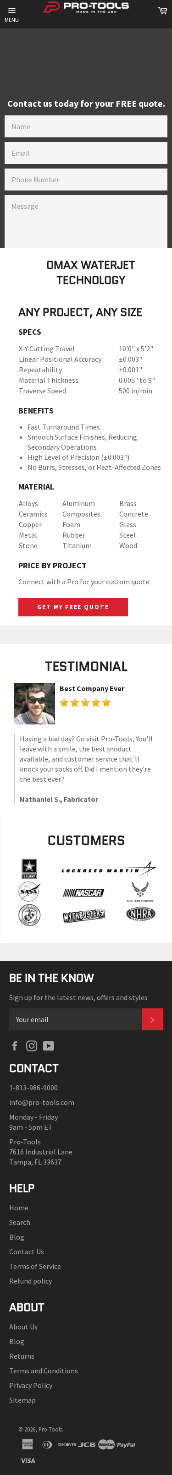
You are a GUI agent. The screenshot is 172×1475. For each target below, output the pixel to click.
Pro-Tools (50, 1429)
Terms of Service (35, 1266)
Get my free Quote (73, 607)
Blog (16, 1236)
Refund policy (30, 1280)
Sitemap (22, 1399)
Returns (21, 1356)
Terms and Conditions (43, 1370)
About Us (23, 1326)
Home (18, 1207)
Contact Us (26, 1251)
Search (19, 1222)
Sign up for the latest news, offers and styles (78, 997)
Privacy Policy (30, 1385)
